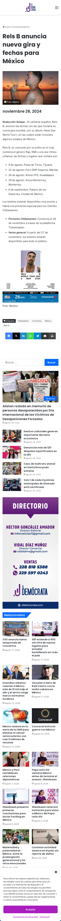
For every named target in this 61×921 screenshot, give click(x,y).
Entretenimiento (20, 27)
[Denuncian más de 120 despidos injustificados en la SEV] (12, 452)
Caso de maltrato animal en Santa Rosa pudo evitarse (39, 467)
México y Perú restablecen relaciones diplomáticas (11, 774)
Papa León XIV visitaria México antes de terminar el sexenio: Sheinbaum (44, 774)
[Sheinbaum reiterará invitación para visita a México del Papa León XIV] (45, 796)
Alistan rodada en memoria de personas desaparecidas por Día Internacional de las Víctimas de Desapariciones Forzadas (28, 412)
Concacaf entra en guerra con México (43, 728)
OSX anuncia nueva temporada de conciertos (15, 643)
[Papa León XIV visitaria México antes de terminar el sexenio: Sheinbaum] (45, 759)
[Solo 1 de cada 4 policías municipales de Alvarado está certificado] (12, 484)
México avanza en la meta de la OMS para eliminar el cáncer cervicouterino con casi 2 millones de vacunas (16, 734)
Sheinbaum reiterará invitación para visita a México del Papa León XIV (45, 811)
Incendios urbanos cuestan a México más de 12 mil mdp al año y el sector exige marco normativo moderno (15, 691)
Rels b (6, 325)
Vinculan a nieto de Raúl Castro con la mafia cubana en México (44, 687)
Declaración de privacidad (25, 916)
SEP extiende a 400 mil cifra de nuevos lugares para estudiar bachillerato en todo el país (45, 647)
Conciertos (37, 321)
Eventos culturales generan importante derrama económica (41, 435)
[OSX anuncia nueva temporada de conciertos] (16, 628)
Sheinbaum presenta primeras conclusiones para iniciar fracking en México (16, 813)
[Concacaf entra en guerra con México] (45, 715)
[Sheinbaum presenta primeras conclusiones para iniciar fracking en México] (16, 796)
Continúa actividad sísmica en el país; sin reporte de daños (45, 850)
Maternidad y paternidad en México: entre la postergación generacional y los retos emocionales (14, 855)
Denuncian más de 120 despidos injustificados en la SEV (40, 451)
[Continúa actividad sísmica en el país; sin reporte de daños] (45, 836)
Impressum (45, 916)
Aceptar (31, 909)
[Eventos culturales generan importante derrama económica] (12, 436)
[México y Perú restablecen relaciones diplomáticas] (16, 759)
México (48, 321)
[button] (56, 872)
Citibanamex (23, 321)
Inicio (8, 27)
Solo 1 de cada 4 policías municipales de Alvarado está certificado (39, 483)
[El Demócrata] (30, 7)
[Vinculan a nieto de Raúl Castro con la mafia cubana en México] (45, 672)
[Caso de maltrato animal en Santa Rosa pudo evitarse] (12, 468)
